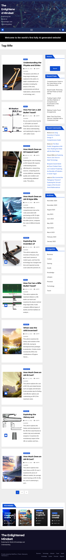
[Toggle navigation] (31, 29)
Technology (50, 286)
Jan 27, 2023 (28, 116)
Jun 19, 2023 (28, 68)
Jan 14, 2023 (28, 202)
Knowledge (26, 145)
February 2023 (51, 237)
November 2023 (52, 205)
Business (50, 254)
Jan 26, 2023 (28, 155)
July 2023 (50, 214)
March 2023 (50, 232)
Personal (26, 237)
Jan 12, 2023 (28, 247)
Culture (49, 259)
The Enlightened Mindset (8, 9)
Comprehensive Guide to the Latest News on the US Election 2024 (55, 83)
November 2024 (52, 200)
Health (49, 268)
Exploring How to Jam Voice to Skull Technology (55, 157)
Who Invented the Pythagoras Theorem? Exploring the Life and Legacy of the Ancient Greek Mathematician (55, 182)
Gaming (49, 263)
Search (49, 56)
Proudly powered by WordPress (9, 554)
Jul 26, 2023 (56, 520)
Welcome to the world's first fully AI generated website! (33, 37)
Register (62, 556)
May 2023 (50, 223)
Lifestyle (49, 277)
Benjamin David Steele (54, 164)
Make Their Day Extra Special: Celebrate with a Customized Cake (55, 118)
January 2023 (51, 241)
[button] (60, 30)
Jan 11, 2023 (28, 289)
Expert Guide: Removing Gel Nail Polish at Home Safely (54, 91)
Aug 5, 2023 (41, 518)
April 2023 (50, 228)
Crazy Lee (25, 523)
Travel (25, 59)
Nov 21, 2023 (25, 520)
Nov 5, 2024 (9, 520)
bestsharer (9, 523)
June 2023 (50, 219)
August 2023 (51, 209)
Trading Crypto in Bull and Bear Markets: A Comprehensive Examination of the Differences (54, 101)
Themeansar (4, 555)
